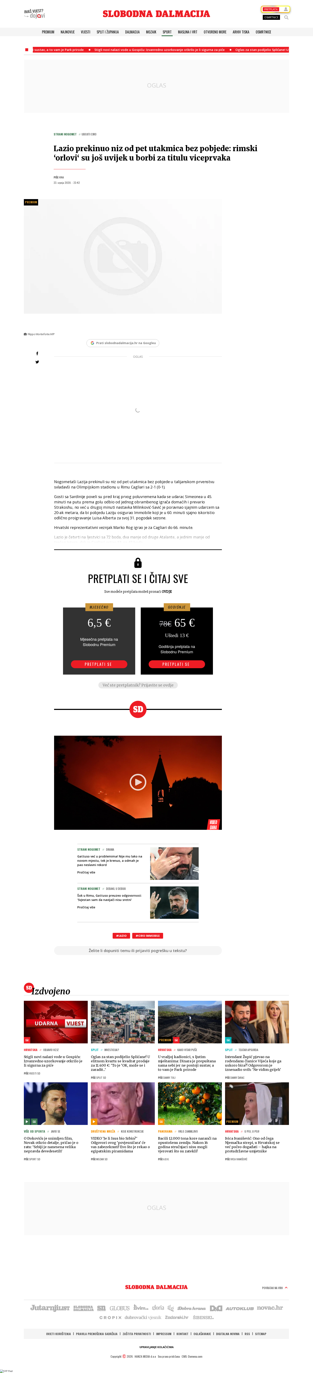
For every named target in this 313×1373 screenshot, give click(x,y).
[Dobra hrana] (192, 1308)
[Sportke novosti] (101, 1308)
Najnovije (68, 31)
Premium (48, 31)
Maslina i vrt (187, 31)
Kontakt (182, 1333)
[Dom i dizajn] (216, 1308)
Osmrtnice (263, 31)
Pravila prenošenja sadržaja (97, 1333)
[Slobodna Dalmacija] (156, 13)
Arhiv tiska (241, 31)
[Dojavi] (34, 14)
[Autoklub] (240, 1308)
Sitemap (260, 1333)
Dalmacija (132, 31)
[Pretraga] (286, 17)
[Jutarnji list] (50, 1308)
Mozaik (151, 31)
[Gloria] (157, 1308)
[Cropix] (110, 1317)
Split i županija (108, 31)
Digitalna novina (228, 1333)
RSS (247, 1333)
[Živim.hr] (141, 1308)
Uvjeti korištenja (58, 1333)
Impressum (163, 1333)
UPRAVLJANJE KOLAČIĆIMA (156, 1347)
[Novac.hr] (270, 1308)
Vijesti (85, 31)
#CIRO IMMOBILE (148, 936)
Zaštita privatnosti (137, 1333)
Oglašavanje (202, 1333)
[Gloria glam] (171, 1308)
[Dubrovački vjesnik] (143, 1317)
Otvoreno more (215, 31)
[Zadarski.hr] (177, 1317)
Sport (167, 31)
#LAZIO (121, 936)
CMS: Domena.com (192, 1356)
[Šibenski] (203, 1317)
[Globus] (120, 1308)
